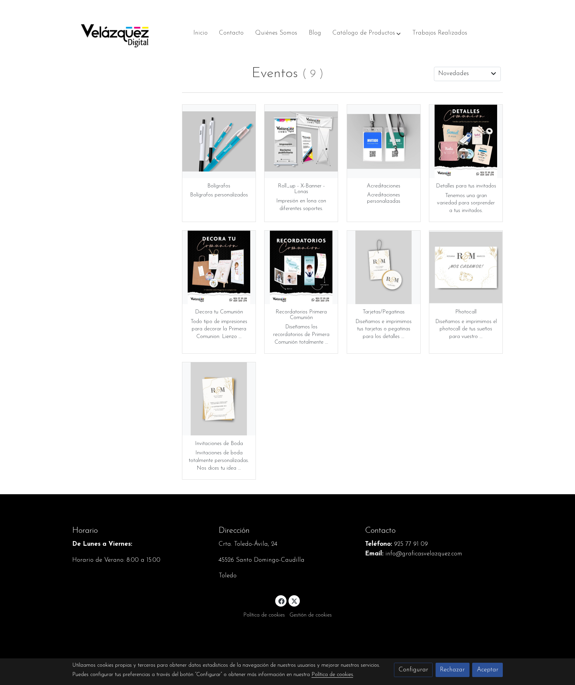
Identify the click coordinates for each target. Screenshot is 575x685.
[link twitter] (294, 601)
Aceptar (487, 670)
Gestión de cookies (310, 615)
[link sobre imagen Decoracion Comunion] (219, 267)
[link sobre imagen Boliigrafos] (219, 141)
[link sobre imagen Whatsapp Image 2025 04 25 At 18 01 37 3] (219, 398)
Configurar (413, 670)
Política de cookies (264, 615)
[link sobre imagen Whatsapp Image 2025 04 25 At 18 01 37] (465, 267)
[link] (115, 33)
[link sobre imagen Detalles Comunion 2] (465, 141)
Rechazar (452, 670)
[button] (366, 33)
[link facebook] (281, 601)
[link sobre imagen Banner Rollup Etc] (301, 141)
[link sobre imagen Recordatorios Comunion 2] (301, 267)
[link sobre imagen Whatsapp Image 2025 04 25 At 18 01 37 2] (383, 267)
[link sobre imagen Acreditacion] (383, 141)
